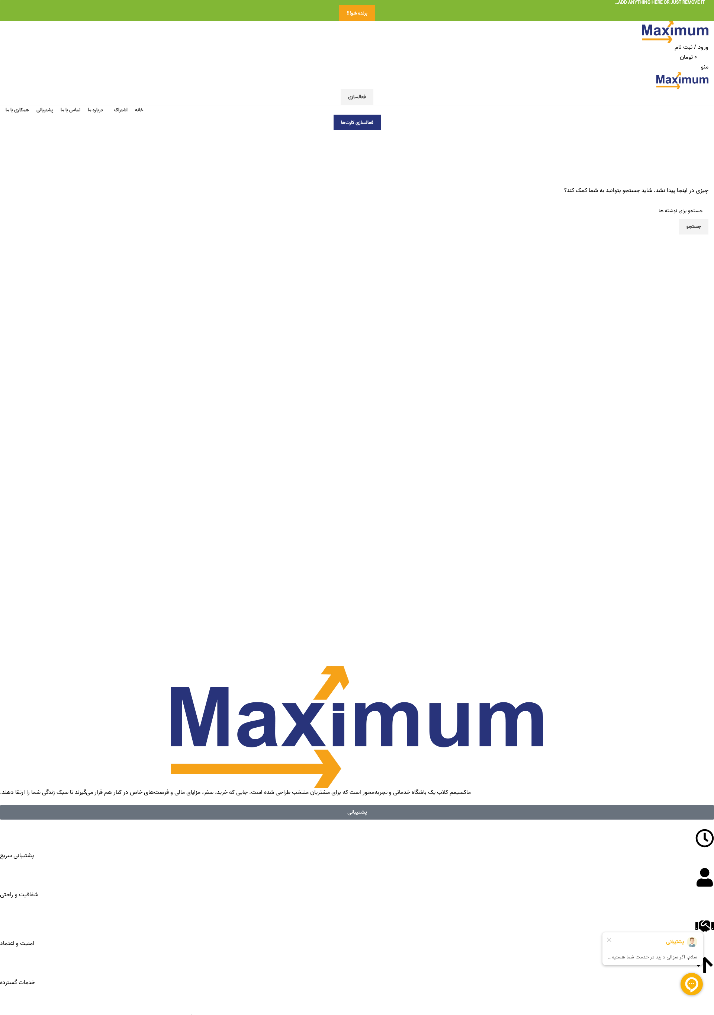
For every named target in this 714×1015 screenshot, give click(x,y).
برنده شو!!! (357, 13)
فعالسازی (357, 97)
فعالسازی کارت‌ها (357, 123)
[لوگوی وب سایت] (675, 32)
